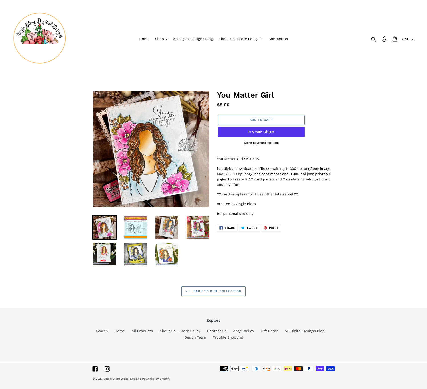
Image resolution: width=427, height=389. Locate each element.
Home (120, 331)
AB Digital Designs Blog (304, 331)
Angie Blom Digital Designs (122, 378)
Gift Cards (269, 331)
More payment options (261, 142)
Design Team (195, 337)
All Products (142, 331)
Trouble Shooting (228, 337)
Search (102, 331)
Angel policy (243, 331)
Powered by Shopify (156, 378)
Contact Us (216, 331)
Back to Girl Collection (216, 291)
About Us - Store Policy (179, 331)
